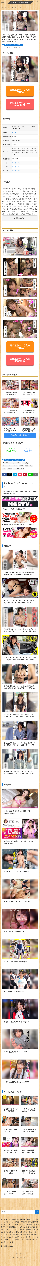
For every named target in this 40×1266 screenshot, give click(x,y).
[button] (4, 474)
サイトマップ (20, 1253)
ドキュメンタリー (15, 463)
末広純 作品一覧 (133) (21, 435)
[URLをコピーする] (35, 474)
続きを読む (21, 218)
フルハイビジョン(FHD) (10, 466)
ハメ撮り (25, 463)
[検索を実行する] (37, 1212)
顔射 (22, 468)
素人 (31, 466)
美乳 (4, 468)
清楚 (26, 466)
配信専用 (16, 468)
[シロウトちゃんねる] (20, 2)
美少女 (10, 468)
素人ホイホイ (8, 44)
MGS (6, 463)
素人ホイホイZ (18, 44)
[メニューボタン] (2, 2)
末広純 (14, 132)
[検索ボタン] (37, 2)
